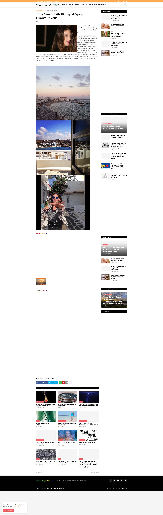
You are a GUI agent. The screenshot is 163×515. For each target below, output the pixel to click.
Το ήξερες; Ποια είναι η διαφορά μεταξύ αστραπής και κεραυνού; (88, 404)
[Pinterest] (63, 382)
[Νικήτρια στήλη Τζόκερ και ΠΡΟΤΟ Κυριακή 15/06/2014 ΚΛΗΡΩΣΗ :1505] (105, 166)
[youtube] (123, 1)
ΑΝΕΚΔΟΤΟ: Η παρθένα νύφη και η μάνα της (118, 136)
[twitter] (121, 1)
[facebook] (118, 1)
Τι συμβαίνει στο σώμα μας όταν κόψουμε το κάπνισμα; (45, 404)
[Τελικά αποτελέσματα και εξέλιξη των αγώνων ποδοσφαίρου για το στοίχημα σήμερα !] (105, 145)
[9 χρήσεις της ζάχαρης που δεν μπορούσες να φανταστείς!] (105, 44)
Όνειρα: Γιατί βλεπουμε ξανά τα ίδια (67, 443)
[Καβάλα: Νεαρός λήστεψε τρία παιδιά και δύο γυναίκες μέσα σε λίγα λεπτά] (105, 155)
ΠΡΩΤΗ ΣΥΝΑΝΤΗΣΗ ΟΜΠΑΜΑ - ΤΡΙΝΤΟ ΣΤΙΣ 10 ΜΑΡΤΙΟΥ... (119, 175)
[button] (121, 5)
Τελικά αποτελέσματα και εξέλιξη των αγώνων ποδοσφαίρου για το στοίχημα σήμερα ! (118, 145)
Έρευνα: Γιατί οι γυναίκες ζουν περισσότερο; (67, 423)
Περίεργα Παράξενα (51, 10)
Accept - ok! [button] (8, 510)
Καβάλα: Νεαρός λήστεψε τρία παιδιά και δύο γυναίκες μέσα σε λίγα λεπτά (118, 156)
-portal (41, 233)
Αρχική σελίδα (40, 10)
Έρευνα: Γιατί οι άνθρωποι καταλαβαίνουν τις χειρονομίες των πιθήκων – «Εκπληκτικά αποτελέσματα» (88, 464)
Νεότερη (39, 472)
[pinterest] (126, 1)
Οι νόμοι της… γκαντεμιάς (87, 442)
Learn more (16, 506)
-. (42, 290)
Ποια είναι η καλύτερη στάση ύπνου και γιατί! (117, 24)
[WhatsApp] (60, 382)
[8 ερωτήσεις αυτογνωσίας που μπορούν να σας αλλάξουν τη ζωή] (105, 17)
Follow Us (124, 488)
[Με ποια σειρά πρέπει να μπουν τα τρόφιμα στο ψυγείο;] (105, 53)
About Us (42, 1)
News (63, 5)
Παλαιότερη (94, 472)
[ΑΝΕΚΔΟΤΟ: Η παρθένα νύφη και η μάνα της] (105, 137)
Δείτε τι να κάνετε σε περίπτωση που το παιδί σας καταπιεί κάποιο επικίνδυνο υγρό (118, 34)
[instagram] (121, 480)
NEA (76, 5)
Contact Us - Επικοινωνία (52, 1)
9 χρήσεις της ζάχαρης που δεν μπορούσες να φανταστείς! (119, 43)
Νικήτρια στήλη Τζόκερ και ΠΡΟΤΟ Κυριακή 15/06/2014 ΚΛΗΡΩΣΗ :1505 (118, 166)
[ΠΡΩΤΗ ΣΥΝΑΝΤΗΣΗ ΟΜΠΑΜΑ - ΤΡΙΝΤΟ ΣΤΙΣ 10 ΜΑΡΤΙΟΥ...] (105, 176)
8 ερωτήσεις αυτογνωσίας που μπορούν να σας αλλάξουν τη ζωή (119, 17)
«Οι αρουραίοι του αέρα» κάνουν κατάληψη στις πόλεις (45, 462)
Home (37, 1)
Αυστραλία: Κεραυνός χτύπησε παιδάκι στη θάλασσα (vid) (67, 462)
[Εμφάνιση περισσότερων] (70, 382)
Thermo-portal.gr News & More (55, 488)
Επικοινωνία (116, 488)
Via (37, 64)
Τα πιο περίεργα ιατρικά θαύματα (43, 423)
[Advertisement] (65, 259)
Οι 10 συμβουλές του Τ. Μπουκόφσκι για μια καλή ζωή (88, 423)
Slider (53, 378)
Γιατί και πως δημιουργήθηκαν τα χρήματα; (67, 404)
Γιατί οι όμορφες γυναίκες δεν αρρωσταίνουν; (45, 443)
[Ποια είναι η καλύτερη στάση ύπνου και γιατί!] (105, 26)
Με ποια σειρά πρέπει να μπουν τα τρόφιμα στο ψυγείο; (118, 52)
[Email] (66, 382)
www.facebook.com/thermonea (44, 292)
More (83, 5)
